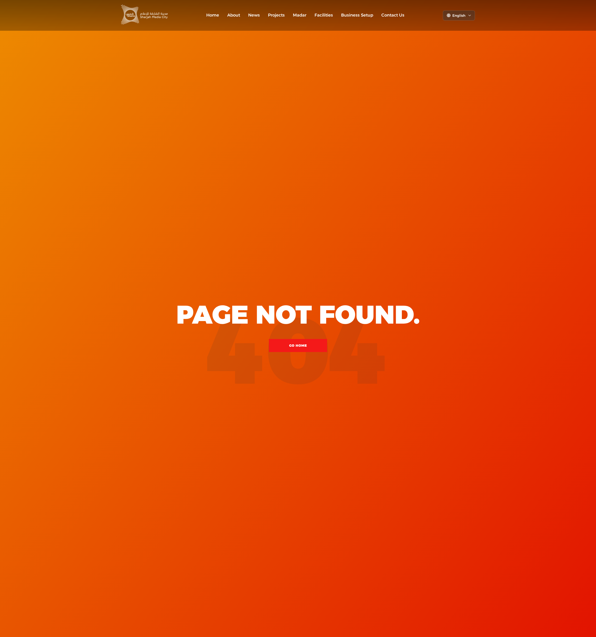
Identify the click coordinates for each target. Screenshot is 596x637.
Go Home (298, 345)
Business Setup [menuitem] (357, 15)
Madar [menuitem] (299, 15)
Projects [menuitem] (276, 15)
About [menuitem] (233, 15)
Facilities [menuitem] (324, 15)
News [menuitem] (254, 15)
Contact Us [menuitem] (392, 15)
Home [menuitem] (212, 15)
